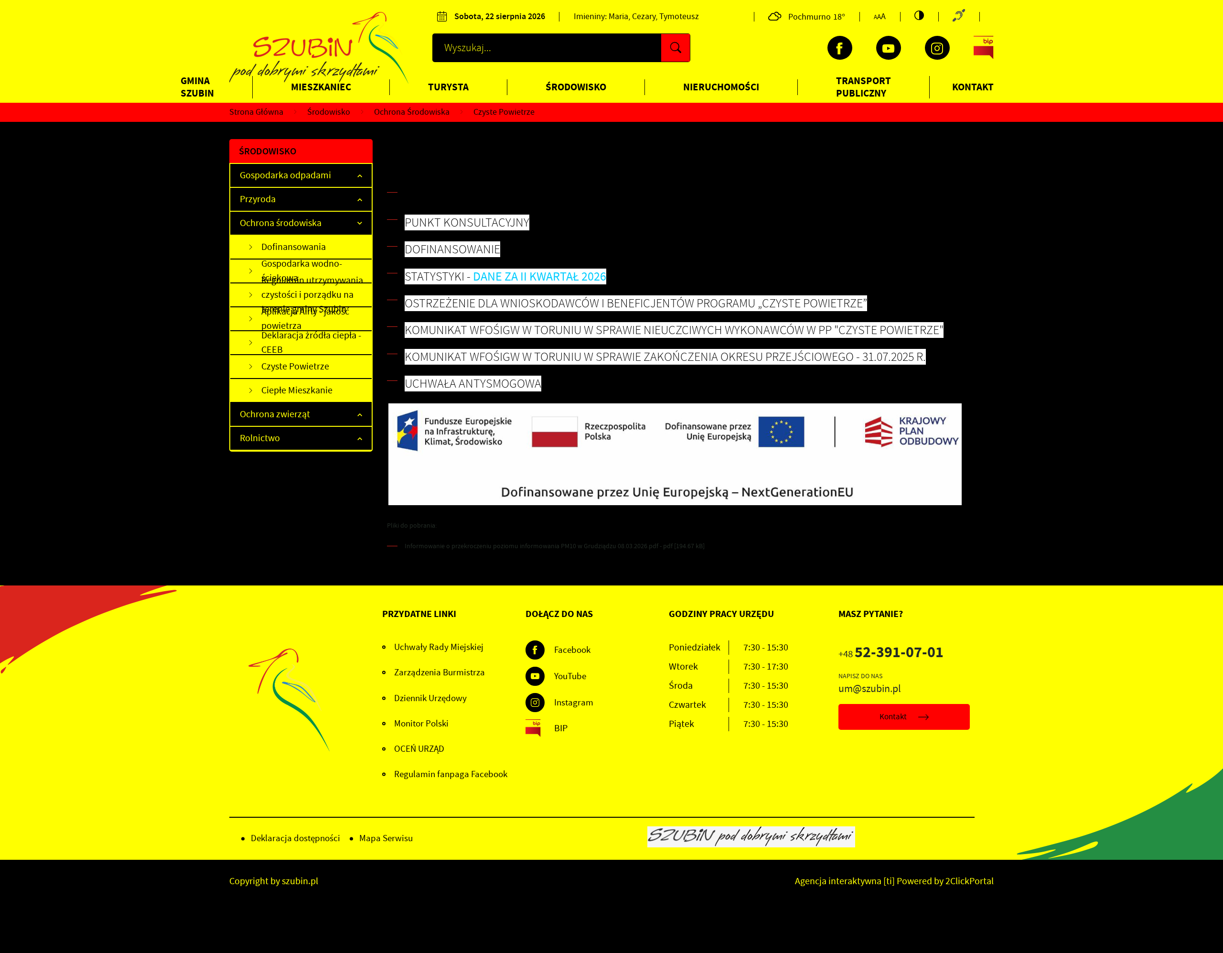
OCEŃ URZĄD (419, 749)
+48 (891, 654)
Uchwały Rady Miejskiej (438, 647)
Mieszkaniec (321, 87)
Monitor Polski (421, 723)
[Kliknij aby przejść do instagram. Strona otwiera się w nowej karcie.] (937, 48)
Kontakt (973, 87)
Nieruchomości (721, 87)
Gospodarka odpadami (285, 175)
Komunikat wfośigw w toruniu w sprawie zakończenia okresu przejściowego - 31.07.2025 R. (665, 357)
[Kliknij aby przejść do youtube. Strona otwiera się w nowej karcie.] (888, 48)
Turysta (448, 87)
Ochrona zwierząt (275, 414)
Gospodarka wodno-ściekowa (301, 271)
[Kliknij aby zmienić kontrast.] (919, 15)
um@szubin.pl (869, 688)
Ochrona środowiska (281, 223)
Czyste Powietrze (295, 366)
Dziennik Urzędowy (430, 698)
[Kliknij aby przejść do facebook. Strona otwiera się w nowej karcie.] (839, 48)
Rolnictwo (260, 438)
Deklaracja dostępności (295, 838)
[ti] (889, 881)
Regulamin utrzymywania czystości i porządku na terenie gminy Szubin (312, 295)
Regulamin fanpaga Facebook (450, 774)
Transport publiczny (863, 87)
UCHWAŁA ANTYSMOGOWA (473, 383)
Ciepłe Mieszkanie (297, 390)
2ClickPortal (969, 881)
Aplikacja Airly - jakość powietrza (305, 319)
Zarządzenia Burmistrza (439, 672)
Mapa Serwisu (386, 838)
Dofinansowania (293, 247)
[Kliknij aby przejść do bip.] (984, 48)
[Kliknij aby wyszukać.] (675, 48)
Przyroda (258, 199)
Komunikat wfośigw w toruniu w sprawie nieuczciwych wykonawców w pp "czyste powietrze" (674, 330)
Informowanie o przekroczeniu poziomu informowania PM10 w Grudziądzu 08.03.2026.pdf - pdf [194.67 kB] (555, 545)
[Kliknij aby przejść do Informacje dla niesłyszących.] (958, 16)
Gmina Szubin (197, 87)
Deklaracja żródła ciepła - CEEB (311, 343)
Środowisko (576, 87)
